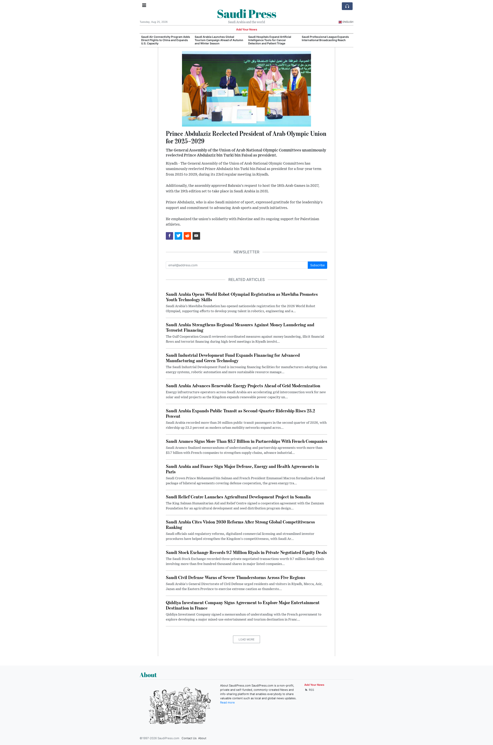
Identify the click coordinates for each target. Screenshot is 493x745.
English (348, 21)
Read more (227, 702)
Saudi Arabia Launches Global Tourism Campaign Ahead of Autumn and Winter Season (165, 40)
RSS (311, 689)
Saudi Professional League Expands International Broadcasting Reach (271, 38)
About (202, 738)
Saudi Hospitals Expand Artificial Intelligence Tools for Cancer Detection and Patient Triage (216, 40)
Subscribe (317, 265)
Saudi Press (246, 13)
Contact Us (189, 738)
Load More (246, 639)
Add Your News (246, 29)
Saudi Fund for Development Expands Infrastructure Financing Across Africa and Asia (326, 40)
